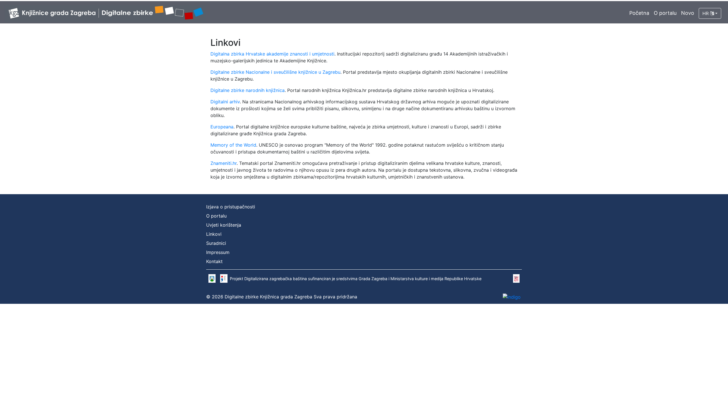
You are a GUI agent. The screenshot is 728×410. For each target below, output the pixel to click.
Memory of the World (233, 145)
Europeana (221, 127)
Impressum (217, 252)
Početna (639, 13)
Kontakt (214, 261)
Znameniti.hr (223, 163)
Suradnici (216, 243)
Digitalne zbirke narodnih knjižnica (247, 90)
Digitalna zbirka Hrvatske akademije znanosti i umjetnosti (272, 54)
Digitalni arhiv (225, 101)
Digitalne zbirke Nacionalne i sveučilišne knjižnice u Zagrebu (275, 72)
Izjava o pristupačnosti (230, 207)
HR (706, 13)
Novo (687, 13)
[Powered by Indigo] (512, 297)
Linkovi (214, 234)
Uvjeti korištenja (223, 225)
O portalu (665, 13)
